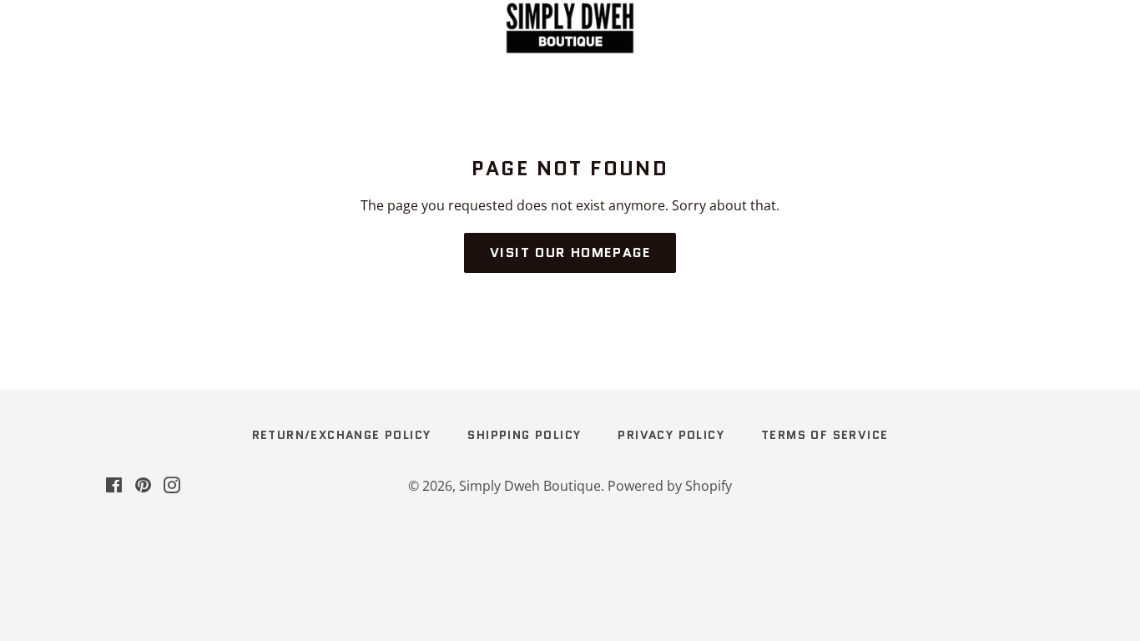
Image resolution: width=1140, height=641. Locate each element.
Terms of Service (824, 434)
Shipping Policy (524, 434)
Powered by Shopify (670, 486)
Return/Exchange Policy (341, 434)
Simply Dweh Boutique (530, 486)
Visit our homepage (570, 252)
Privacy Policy (671, 434)
